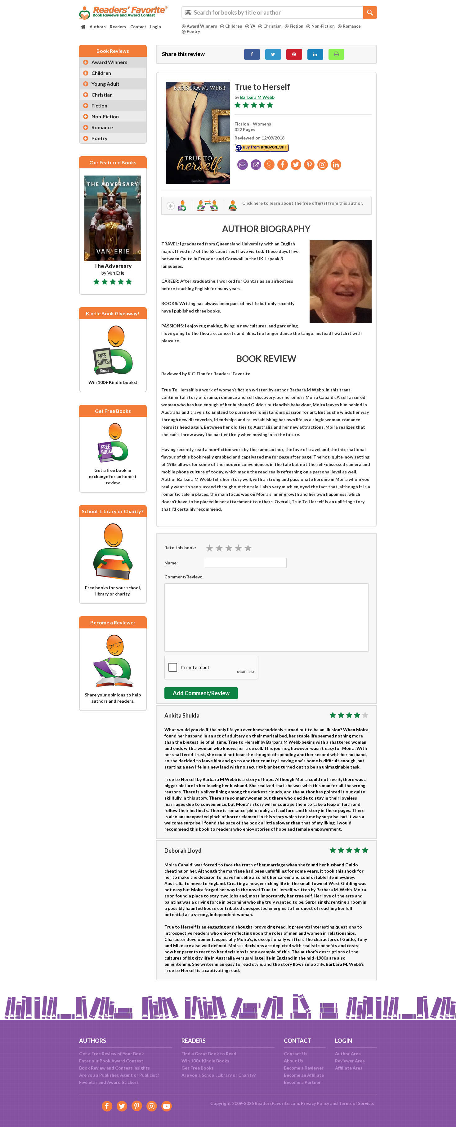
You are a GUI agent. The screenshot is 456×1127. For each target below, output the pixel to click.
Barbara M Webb (257, 97)
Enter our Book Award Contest (111, 1060)
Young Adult (105, 84)
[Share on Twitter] (273, 54)
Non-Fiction (323, 26)
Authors (98, 26)
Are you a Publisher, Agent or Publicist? (119, 1075)
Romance (352, 26)
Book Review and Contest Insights (114, 1067)
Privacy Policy (315, 1103)
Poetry (193, 31)
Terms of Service (356, 1103)
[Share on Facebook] (252, 54)
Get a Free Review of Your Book (111, 1053)
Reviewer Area (350, 1060)
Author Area (348, 1053)
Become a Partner (302, 1082)
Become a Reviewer (304, 1067)
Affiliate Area (349, 1067)
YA (252, 26)
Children (233, 26)
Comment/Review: (183, 576)
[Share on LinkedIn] (315, 54)
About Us (293, 1060)
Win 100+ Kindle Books (205, 1060)
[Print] (336, 54)
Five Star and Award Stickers (109, 1082)
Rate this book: (180, 547)
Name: (171, 562)
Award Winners (202, 26)
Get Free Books (197, 1067)
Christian (272, 26)
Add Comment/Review (201, 693)
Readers (118, 26)
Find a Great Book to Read (208, 1053)
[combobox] (279, 12)
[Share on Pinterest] (294, 54)
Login (155, 26)
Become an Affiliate (304, 1075)
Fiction (296, 26)
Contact (138, 26)
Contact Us (295, 1053)
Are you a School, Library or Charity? (218, 1075)
